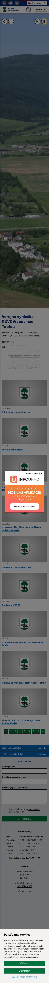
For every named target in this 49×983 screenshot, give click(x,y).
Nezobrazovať (32, 473)
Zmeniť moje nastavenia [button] (24, 977)
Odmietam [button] (24, 970)
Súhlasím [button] (24, 963)
